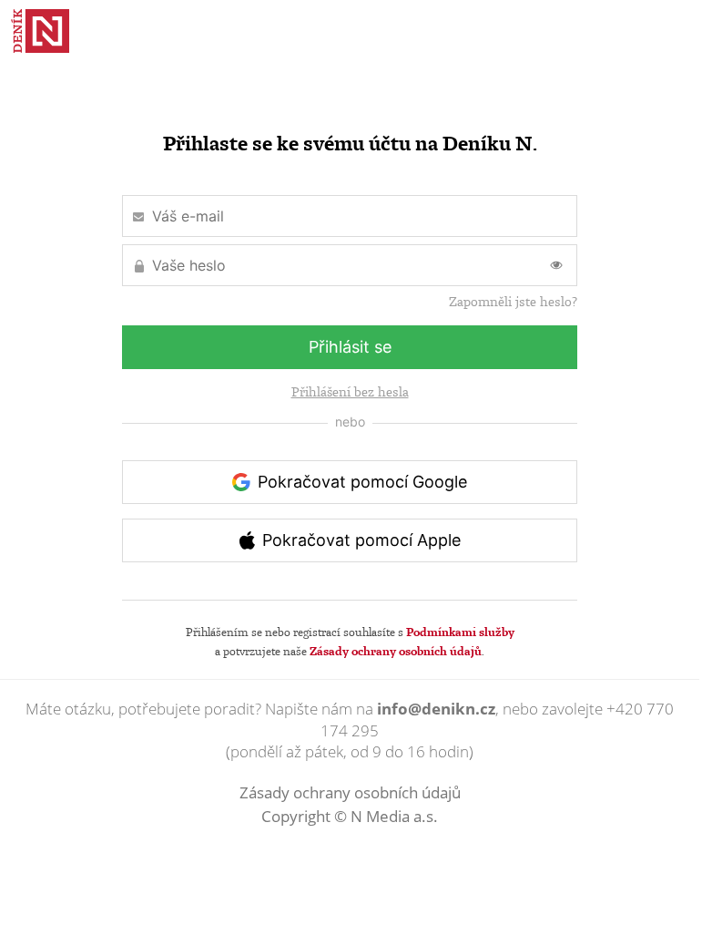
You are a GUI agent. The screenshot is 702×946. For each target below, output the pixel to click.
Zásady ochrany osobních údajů (396, 651)
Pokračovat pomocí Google (362, 481)
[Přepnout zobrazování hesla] (556, 265)
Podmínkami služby (460, 631)
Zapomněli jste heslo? (513, 301)
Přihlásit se (350, 346)
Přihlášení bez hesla (350, 392)
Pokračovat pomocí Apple (361, 540)
